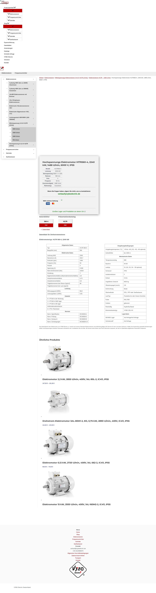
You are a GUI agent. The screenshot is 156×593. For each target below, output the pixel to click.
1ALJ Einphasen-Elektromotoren (14, 101)
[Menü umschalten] (12, 10)
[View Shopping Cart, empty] (1, 68)
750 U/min (16, 140)
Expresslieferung (9, 42)
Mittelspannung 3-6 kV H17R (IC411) (18, 124)
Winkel (41, 78)
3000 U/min (16, 129)
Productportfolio (9, 7)
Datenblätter (7, 45)
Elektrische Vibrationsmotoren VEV (19, 107)
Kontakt (6, 62)
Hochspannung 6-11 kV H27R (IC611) (18, 145)
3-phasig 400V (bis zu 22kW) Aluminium (18, 84)
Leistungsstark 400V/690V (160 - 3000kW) (19, 118)
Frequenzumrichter (15, 17)
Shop (5, 23)
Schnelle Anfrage (9, 54)
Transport (78, 558)
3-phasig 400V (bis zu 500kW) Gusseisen (18, 90)
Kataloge (6, 51)
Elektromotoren (14, 14)
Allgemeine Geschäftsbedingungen (78, 553)
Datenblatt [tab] (46, 229)
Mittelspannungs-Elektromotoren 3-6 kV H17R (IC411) (71, 78)
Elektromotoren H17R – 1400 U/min (100, 78)
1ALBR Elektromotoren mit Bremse (18, 95)
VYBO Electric (8, 57)
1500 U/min (16, 132)
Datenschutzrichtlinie (78, 555)
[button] (15, 8)
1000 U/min (16, 136)
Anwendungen (8, 48)
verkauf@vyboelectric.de (69, 194)
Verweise (7, 60)
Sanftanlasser (14, 39)
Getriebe (12, 20)
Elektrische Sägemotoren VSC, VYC (19, 113)
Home (78, 532)
